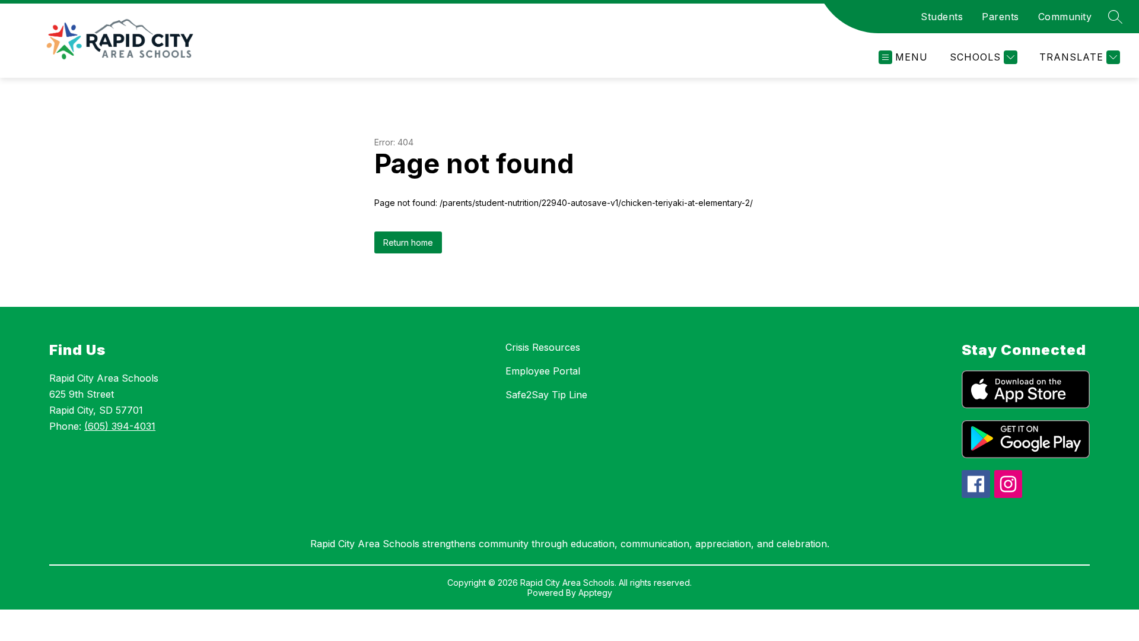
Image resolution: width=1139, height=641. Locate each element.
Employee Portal (542, 371)
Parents (1000, 17)
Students (942, 17)
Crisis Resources (542, 347)
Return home (408, 242)
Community (1065, 17)
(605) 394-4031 (119, 426)
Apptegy (595, 593)
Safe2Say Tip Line (546, 395)
